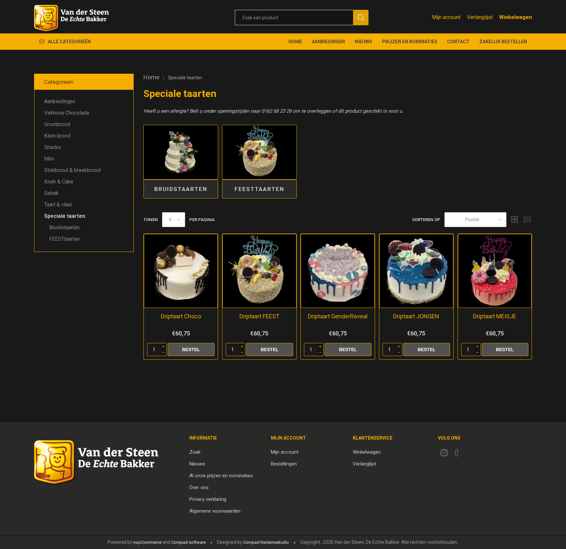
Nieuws (197, 464)
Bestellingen (284, 464)
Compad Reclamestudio (266, 542)
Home (151, 77)
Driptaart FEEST (259, 316)
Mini (49, 159)
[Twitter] (444, 452)
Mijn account (446, 17)
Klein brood (57, 136)
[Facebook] (456, 452)
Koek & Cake (58, 182)
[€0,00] (515, 17)
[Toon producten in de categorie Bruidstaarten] (181, 152)
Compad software (188, 542)
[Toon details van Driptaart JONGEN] (416, 271)
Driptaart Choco (181, 316)
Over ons (199, 487)
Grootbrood (57, 124)
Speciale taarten (64, 216)
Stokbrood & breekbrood (72, 170)
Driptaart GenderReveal (338, 316)
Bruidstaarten (180, 189)
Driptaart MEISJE (494, 316)
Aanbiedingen (59, 101)
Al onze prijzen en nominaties (221, 476)
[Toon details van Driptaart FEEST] (259, 271)
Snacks (52, 147)
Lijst (527, 219)
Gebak (51, 193)
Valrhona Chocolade (66, 113)
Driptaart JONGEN (416, 316)
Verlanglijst (364, 464)
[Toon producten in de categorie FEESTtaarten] (259, 152)
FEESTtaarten (259, 189)
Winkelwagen (367, 452)
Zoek (194, 452)
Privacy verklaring (207, 499)
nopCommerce (147, 542)
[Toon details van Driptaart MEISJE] (495, 271)
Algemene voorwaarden (214, 511)
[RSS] (469, 450)
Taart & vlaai (58, 204)
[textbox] (294, 17)
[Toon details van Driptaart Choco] (180, 271)
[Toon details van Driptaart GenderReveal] (337, 271)
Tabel (514, 219)
